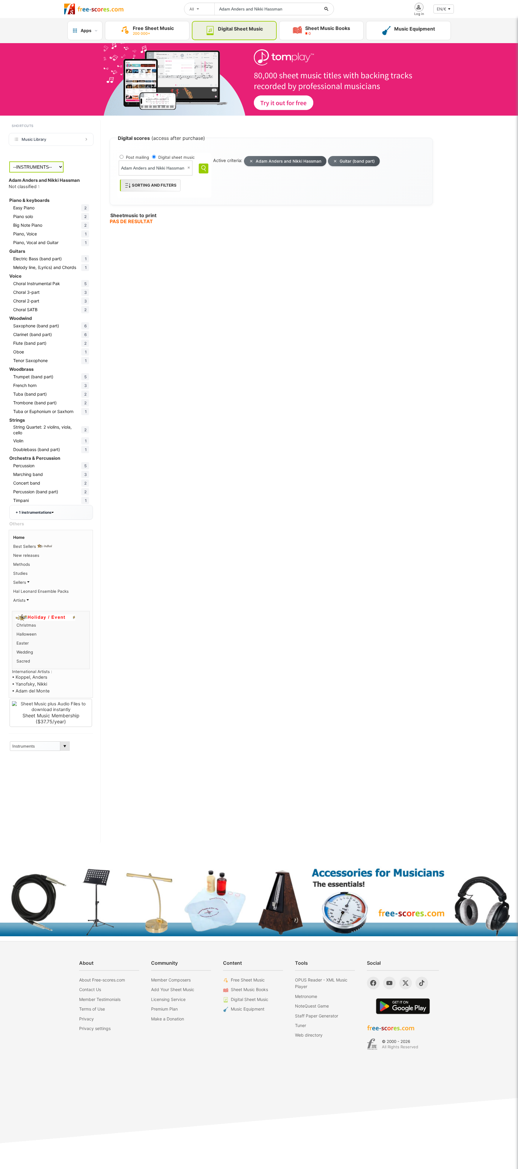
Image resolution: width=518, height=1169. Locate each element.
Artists (20, 600)
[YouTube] (389, 983)
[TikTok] (421, 983)
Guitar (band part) (357, 161)
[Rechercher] (326, 9)
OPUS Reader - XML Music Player (321, 983)
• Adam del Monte (31, 691)
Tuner (300, 1025)
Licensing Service (168, 999)
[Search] (203, 168)
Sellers (20, 582)
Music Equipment (247, 1008)
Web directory (309, 1035)
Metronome (306, 996)
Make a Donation (167, 1018)
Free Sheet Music (248, 979)
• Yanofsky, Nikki (29, 684)
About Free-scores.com (102, 979)
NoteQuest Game (312, 1005)
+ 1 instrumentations (34, 512)
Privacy (86, 1018)
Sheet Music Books (249, 989)
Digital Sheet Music (249, 999)
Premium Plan (164, 1008)
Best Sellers (25, 546)
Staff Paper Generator (316, 1015)
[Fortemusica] (372, 1044)
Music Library (34, 139)
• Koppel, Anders (29, 677)
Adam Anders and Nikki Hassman (288, 161)
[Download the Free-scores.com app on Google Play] (403, 1006)
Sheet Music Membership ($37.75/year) (50, 719)
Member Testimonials (100, 999)
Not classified (24, 186)
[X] (405, 983)
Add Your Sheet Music (172, 989)
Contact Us (90, 989)
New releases (26, 555)
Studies (20, 573)
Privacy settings (95, 1028)
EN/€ (441, 9)
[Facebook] (373, 983)
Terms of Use (92, 1008)
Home (19, 537)
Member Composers (171, 979)
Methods (21, 564)
